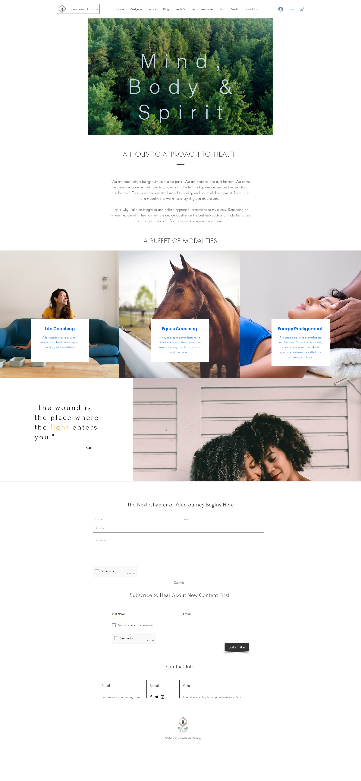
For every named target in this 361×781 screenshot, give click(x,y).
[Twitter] (157, 697)
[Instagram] (162, 697)
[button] (302, 9)
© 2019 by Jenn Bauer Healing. (183, 737)
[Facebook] (151, 697)
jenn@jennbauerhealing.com (121, 697)
